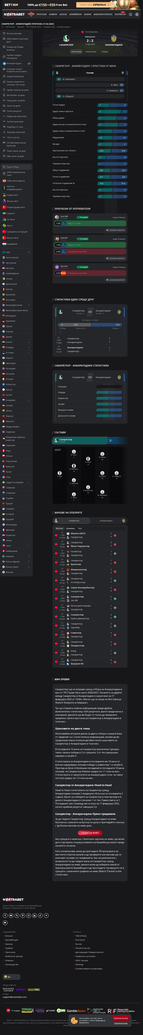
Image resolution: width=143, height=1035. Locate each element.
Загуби (61, 404)
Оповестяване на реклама (88, 968)
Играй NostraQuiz (15, 76)
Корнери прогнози (16, 132)
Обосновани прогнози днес (17, 40)
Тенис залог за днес (16, 151)
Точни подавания (61, 176)
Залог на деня (13, 105)
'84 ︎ (59, 96)
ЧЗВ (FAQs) (81, 935)
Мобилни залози (14, 956)
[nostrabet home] (13, 899)
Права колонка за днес (18, 90)
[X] (17, 915)
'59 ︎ (121, 85)
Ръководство (12, 964)
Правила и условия (85, 956)
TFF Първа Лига (33, 26)
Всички (59, 528)
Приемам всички (121, 1018)
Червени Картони (61, 163)
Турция (20, 26)
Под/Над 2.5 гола (15, 127)
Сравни (9, 948)
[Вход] (136, 14)
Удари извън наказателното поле (69, 131)
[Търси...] (130, 14)
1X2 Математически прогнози (16, 144)
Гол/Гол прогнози (15, 121)
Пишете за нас (82, 948)
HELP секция (81, 960)
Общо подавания (61, 170)
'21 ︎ (59, 79)
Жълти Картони (60, 157)
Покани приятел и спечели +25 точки (16, 83)
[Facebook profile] (5, 915)
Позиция (62, 386)
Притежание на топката (64, 150)
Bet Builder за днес (16, 95)
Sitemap (79, 964)
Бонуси (63, 14)
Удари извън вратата (63, 111)
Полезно (107, 14)
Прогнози (41, 14)
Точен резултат (14, 111)
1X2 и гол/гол (13, 137)
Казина (87, 14)
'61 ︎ (121, 90)
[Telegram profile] (46, 915)
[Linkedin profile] (34, 915)
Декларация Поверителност (89, 952)
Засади (56, 144)
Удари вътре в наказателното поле (69, 124)
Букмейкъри (75, 14)
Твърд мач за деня (16, 100)
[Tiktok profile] (40, 915)
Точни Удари (59, 104)
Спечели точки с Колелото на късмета (17, 70)
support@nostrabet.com (15, 997)
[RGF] (121, 1011)
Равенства (63, 398)
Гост (80, 528)
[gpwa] (28, 1010)
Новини (53, 14)
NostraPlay (120, 14)
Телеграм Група (13, 63)
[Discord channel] (5, 922)
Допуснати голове (66, 415)
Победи (61, 392)
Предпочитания (120, 1023)
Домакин (70, 528)
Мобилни (98, 14)
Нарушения (58, 137)
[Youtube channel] (11, 915)
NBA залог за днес (15, 156)
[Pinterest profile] (22, 915)
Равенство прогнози (16, 116)
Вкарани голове (65, 410)
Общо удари (58, 117)
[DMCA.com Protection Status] (61, 1010)
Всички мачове (14, 33)
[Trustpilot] (15, 1010)
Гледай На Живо (90, 832)
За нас (78, 944)
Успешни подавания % (64, 183)
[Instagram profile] (28, 915)
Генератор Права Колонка (15, 48)
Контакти (80, 940)
